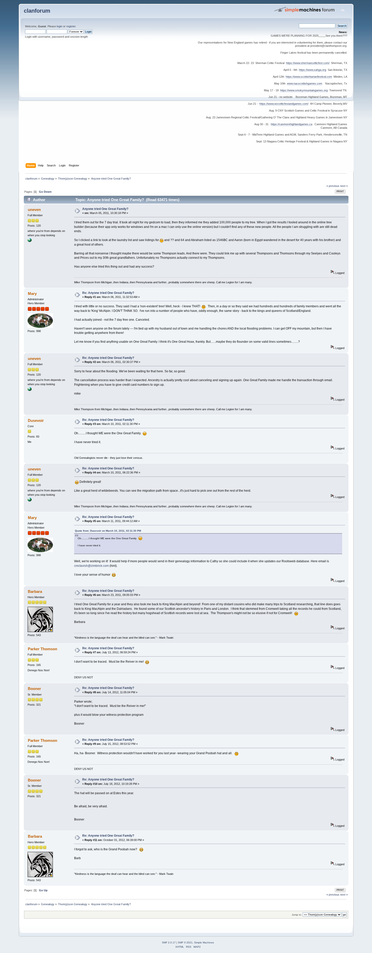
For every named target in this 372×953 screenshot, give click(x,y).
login (59, 26)
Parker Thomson (42, 649)
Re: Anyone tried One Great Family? (108, 293)
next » (344, 185)
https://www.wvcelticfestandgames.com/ (283, 103)
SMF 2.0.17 (169, 942)
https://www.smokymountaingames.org (304, 90)
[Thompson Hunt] (30, 241)
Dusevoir (36, 420)
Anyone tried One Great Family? (105, 209)
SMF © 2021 (185, 942)
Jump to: (297, 914)
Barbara (35, 591)
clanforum (37, 11)
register (70, 26)
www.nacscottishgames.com (304, 83)
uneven (34, 209)
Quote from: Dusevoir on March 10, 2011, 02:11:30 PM (108, 530)
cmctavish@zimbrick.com (92, 566)
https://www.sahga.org (312, 69)
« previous (332, 185)
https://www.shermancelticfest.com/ (307, 62)
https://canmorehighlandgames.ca (291, 124)
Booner (34, 688)
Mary (32, 293)
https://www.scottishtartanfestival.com (309, 76)
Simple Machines (204, 942)
